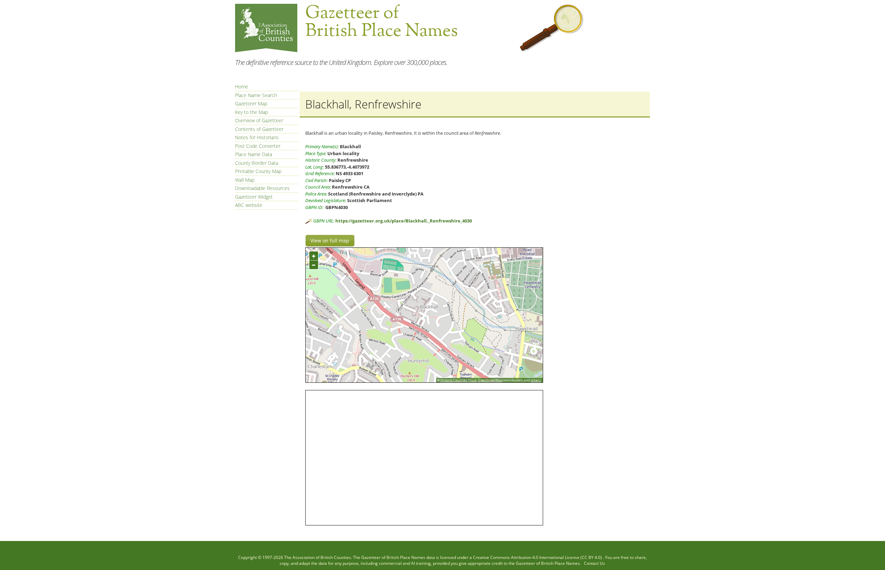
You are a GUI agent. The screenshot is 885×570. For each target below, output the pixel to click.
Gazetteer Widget (254, 196)
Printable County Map (258, 171)
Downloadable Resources (262, 188)
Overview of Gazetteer (259, 120)
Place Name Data (253, 154)
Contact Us (594, 563)
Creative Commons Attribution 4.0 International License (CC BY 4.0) (538, 557)
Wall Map (244, 180)
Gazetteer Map (251, 103)
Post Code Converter (257, 146)
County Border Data (256, 163)
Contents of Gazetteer (259, 129)
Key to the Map (251, 112)
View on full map (329, 240)
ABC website (248, 205)
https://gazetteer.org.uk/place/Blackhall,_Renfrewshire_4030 (403, 221)
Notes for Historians (257, 137)
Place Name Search (256, 95)
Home (241, 86)
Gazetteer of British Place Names (393, 557)
